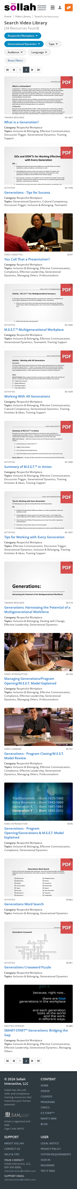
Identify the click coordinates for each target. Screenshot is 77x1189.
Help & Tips (11, 1154)
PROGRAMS (48, 1102)
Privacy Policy (51, 1149)
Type (52, 44)
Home (8, 16)
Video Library (23, 16)
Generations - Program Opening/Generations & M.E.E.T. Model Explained (34, 833)
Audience (14, 52)
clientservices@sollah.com (20, 1171)
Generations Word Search (24, 904)
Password (48, 1165)
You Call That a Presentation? (27, 259)
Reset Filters (15, 60)
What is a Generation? (21, 122)
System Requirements (56, 1154)
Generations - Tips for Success (27, 192)
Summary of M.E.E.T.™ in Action (28, 466)
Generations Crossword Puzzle (27, 967)
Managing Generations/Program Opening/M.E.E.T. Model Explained (30, 680)
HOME (44, 1085)
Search (46, 16)
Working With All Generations (27, 396)
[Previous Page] (13, 70)
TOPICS (45, 1107)
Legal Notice (50, 1143)
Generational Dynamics (22, 44)
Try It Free (48, 1171)
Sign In (45, 1160)
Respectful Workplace (21, 36)
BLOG (44, 1124)
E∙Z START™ (48, 1113)
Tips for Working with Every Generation (34, 537)
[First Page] (7, 70)
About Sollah (14, 1143)
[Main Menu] (52, 7)
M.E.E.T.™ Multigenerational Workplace (34, 329)
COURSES (46, 1096)
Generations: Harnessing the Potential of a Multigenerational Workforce (37, 609)
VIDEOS (45, 1091)
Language (37, 52)
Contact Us (12, 1149)
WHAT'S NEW (48, 1118)
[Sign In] (60, 7)
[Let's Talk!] (69, 7)
